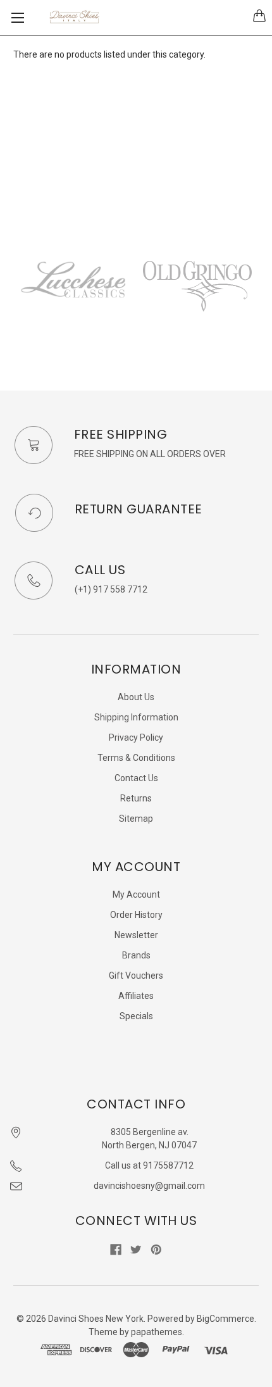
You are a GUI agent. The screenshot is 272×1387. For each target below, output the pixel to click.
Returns (136, 798)
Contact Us (136, 778)
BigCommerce (225, 1319)
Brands (136, 955)
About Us (136, 697)
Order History (136, 915)
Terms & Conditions (136, 758)
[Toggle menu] (17, 17)
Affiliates (136, 996)
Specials (136, 1016)
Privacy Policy (136, 737)
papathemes (156, 1332)
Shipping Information (136, 717)
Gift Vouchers (136, 975)
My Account (136, 894)
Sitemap (136, 818)
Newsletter (136, 935)
